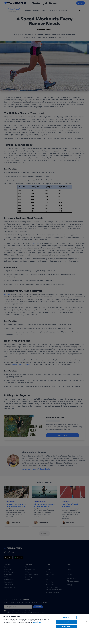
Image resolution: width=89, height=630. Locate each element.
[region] (44, 622)
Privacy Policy (37, 622)
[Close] (86, 622)
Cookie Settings (66, 617)
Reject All (66, 622)
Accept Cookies (66, 626)
